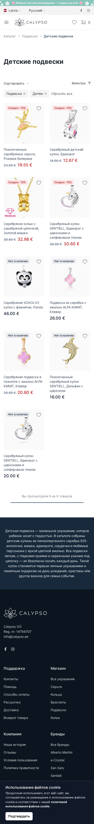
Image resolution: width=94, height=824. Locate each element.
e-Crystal (57, 760)
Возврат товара (16, 718)
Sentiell (56, 776)
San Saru (57, 768)
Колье (55, 718)
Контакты (11, 679)
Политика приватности (21, 768)
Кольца (56, 694)
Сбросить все (61, 94)
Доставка (11, 710)
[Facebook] (81, 10)
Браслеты (58, 702)
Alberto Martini (61, 752)
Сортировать (14, 83)
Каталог (10, 36)
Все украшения (63, 679)
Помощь (10, 687)
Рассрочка (12, 702)
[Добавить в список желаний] (38, 108)
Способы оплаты (17, 694)
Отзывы (10, 752)
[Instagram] (88, 10)
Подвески (29, 36)
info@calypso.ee (16, 636)
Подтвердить (19, 816)
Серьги (56, 687)
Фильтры (79, 83)
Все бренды (60, 745)
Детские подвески (58, 36)
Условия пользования (20, 760)
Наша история (15, 745)
